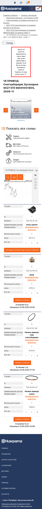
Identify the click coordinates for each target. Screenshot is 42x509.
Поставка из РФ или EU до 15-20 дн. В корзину (22, 250)
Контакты (21, 3)
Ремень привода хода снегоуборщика (32, 335)
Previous (5, 110)
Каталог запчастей (29, 15)
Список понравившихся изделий (27, 3)
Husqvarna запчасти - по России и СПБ (22, 18)
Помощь (4, 483)
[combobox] (21, 170)
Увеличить (21, 120)
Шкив (31, 275)
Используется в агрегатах (32, 228)
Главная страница (10, 15)
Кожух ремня (31, 224)
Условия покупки (8, 488)
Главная (4, 448)
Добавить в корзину (22, 300)
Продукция (5, 454)
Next (36, 110)
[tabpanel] (21, 110)
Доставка (15, 3)
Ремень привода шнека (32, 392)
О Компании (6, 465)
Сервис (4, 477)
